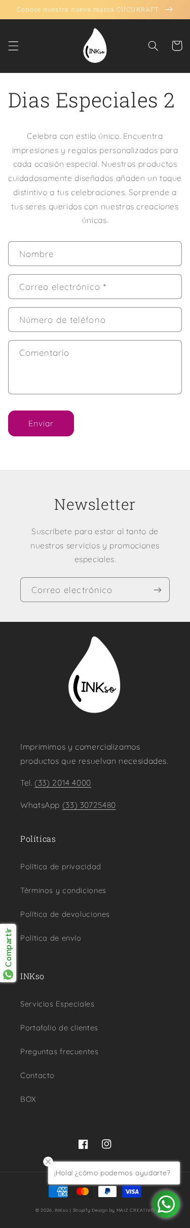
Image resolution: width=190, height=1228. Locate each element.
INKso (61, 1210)
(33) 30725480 (89, 805)
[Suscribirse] (157, 589)
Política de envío (51, 938)
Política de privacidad (60, 866)
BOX (28, 1099)
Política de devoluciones (65, 914)
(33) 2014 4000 (62, 782)
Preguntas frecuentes (59, 1051)
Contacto (37, 1075)
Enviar (41, 423)
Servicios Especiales (57, 1004)
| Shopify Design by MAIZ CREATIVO (112, 1210)
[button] (13, 45)
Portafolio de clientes (59, 1027)
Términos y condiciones (63, 890)
